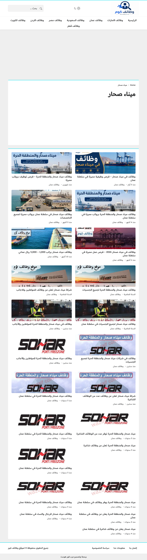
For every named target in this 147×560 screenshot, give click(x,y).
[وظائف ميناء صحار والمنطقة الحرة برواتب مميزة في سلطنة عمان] (105, 207)
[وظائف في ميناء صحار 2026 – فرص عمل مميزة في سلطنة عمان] (105, 245)
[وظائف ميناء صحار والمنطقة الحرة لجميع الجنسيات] (105, 280)
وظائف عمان (119, 184)
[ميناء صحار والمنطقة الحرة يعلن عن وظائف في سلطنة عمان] (105, 518)
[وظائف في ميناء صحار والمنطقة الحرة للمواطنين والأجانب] (41, 315)
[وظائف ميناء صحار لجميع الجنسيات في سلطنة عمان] (105, 315)
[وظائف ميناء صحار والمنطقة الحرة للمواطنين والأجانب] (41, 351)
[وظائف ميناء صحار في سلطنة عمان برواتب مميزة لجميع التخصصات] (41, 207)
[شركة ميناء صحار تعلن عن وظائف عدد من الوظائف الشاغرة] (105, 389)
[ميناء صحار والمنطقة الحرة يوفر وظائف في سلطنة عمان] (105, 493)
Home (133, 85)
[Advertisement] (73, 53)
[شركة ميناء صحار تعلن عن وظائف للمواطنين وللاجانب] (41, 280)
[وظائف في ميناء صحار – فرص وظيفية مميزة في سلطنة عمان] (105, 169)
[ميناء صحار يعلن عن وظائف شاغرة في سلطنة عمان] (105, 531)
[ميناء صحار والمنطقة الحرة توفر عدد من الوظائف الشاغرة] (105, 424)
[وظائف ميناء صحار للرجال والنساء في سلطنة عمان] (41, 518)
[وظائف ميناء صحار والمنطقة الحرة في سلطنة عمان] (41, 389)
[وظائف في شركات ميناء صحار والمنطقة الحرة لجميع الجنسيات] (105, 351)
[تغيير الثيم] (77, 8)
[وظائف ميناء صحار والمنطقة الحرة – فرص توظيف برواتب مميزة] (41, 169)
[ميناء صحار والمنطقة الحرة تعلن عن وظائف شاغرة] (105, 459)
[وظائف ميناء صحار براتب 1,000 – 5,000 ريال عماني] (41, 245)
